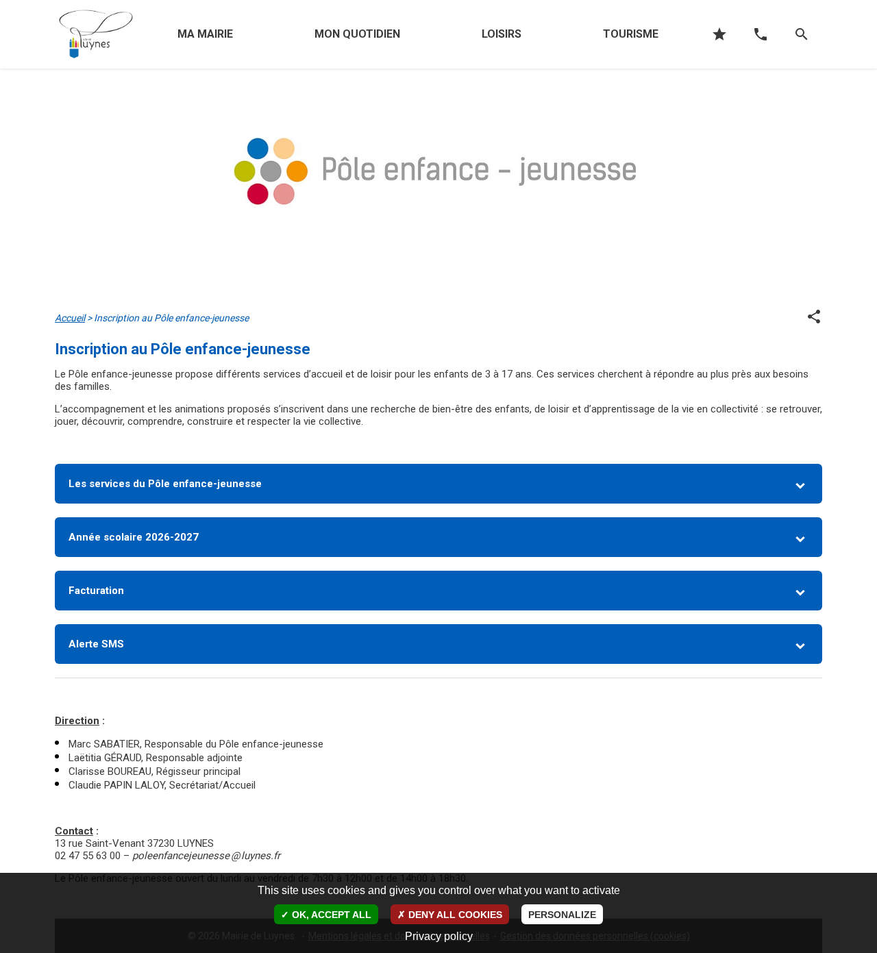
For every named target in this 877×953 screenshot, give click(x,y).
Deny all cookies (454, 914)
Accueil (70, 317)
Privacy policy (439, 936)
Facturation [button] (96, 590)
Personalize (562, 914)
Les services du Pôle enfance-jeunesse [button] (165, 484)
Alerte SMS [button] (96, 644)
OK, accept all (330, 914)
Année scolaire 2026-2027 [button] (134, 537)
